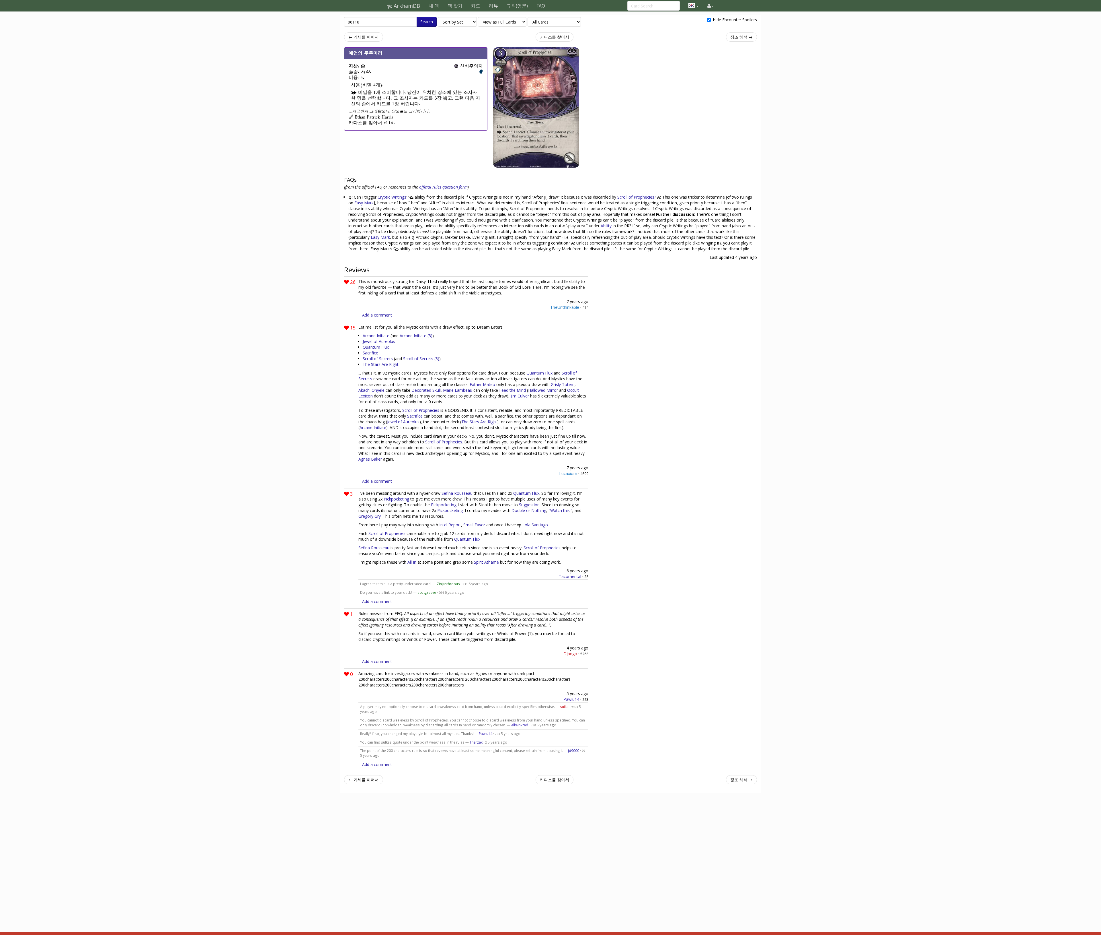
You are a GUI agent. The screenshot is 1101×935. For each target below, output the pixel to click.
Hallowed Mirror (543, 390)
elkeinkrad (519, 725)
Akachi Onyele (371, 390)
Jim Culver (520, 396)
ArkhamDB (406, 5)
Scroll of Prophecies (635, 197)
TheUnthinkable (564, 307)
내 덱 (434, 6)
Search (426, 21)
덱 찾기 (455, 6)
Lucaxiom (568, 473)
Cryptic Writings (392, 197)
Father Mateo (482, 384)
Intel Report (450, 524)
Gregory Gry (369, 516)
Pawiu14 (571, 699)
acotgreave (426, 592)
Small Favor (474, 524)
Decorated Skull (426, 390)
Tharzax (476, 742)
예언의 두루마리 (365, 53)
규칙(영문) (517, 6)
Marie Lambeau (457, 390)
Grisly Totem (563, 384)
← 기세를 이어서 (363, 37)
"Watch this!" (560, 510)
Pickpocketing (396, 499)
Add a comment (377, 315)
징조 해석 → (741, 37)
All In (411, 562)
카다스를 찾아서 (554, 37)
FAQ (540, 6)
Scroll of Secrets (378, 358)
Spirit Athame (486, 562)
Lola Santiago (535, 524)
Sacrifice (370, 353)
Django (570, 653)
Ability (606, 225)
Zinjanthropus (448, 583)
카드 (475, 6)
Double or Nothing (529, 510)
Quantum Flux (376, 347)
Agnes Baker (370, 459)
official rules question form (443, 187)
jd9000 (573, 750)
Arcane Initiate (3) (416, 335)
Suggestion (529, 504)
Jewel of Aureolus (379, 341)
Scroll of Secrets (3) (421, 358)
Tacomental (570, 576)
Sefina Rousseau (457, 493)
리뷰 (493, 6)
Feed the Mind (512, 390)
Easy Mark (364, 202)
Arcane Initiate (376, 335)
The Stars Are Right (381, 364)
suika (564, 706)
